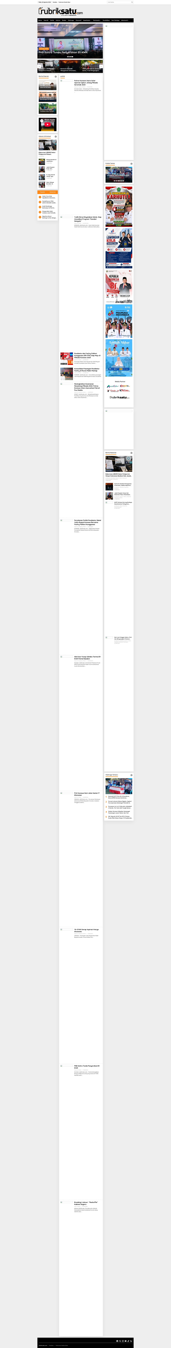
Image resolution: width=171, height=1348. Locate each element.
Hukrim (80, 87)
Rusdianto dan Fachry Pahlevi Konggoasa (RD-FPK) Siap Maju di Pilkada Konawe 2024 (87, 355)
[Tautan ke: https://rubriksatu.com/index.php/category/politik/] (131, 164)
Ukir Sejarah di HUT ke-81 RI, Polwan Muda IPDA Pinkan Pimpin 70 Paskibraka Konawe (120, 817)
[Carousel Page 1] (68, 56)
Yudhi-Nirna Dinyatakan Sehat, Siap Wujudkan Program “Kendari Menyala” (87, 219)
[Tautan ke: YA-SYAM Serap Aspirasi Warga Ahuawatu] (66, 995)
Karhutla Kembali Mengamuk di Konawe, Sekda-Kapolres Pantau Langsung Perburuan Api (122, 484)
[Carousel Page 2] (117, 180)
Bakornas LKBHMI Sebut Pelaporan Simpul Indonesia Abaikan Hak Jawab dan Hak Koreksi (47, 153)
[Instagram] (123, 1341)
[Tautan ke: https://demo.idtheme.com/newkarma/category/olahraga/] (131, 775)
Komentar (53, 192)
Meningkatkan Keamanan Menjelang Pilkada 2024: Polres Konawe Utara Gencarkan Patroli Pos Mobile (68, 49)
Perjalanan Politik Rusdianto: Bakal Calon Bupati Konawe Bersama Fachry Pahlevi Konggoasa (87, 522)
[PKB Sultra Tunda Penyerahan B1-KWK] (82, 1075)
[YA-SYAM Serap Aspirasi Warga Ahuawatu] (93, 937)
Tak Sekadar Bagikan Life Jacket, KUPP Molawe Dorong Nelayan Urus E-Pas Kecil (69, 70)
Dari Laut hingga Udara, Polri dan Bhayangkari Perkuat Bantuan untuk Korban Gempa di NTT (123, 638)
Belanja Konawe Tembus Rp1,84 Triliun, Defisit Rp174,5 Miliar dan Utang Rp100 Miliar (118, 176)
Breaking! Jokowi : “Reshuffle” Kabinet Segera (86, 1203)
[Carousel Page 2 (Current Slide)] (70, 56)
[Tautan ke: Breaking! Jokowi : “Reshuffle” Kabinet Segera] (66, 1268)
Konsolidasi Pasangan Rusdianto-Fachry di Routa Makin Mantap (87, 370)
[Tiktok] (128, 1341)
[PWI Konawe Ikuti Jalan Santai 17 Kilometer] (84, 802)
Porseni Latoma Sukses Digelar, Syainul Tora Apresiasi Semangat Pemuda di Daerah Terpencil (120, 802)
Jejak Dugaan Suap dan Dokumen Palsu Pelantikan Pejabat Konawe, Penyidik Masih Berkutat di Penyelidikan (51, 167)
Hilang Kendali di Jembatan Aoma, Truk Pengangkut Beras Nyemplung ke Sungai (48, 70)
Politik (52, 43)
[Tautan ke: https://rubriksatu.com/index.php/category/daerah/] (56, 77)
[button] (132, 2)
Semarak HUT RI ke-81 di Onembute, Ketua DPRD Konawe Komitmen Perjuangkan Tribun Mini (118, 797)
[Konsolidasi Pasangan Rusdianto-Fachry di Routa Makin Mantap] (74, 378)
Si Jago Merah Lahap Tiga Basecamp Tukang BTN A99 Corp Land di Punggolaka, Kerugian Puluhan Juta (51, 175)
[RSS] (131, 1341)
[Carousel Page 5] (123, 180)
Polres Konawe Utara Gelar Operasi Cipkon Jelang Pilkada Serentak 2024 (86, 83)
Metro (75, 1206)
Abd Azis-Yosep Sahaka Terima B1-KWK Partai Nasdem (87, 658)
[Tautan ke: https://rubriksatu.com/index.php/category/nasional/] (131, 453)
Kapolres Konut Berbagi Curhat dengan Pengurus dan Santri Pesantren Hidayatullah (49, 217)
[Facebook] (117, 1341)
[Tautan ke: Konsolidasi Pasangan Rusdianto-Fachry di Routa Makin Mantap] (66, 374)
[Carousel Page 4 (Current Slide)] (121, 180)
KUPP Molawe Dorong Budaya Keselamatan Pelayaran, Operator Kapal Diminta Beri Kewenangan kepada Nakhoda (123, 503)
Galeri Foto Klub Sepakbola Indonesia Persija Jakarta (48, 196)
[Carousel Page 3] (72, 56)
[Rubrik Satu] (60, 11)
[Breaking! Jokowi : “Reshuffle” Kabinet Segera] (81, 1211)
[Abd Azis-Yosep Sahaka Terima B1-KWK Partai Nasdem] (85, 666)
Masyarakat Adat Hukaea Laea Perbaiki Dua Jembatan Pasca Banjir (48, 212)
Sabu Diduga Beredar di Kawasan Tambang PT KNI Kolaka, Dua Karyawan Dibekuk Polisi (51, 183)
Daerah (42, 43)
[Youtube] (125, 1341)
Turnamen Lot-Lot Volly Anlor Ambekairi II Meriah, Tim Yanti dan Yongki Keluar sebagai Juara (120, 807)
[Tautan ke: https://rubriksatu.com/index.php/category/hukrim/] (56, 137)
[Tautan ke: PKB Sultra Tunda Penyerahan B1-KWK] (66, 1131)
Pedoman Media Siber (62, 1345)
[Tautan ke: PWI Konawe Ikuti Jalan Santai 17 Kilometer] (66, 859)
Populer (42, 192)
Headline (47, 43)
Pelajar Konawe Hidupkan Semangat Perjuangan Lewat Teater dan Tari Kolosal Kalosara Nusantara (119, 812)
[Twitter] (120, 1341)
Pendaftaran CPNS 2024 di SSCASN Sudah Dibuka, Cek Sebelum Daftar (48, 201)
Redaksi (51, 1345)
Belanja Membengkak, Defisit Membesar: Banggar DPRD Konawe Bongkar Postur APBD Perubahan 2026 (90, 70)
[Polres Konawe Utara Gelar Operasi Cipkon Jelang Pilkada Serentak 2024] (74, 92)
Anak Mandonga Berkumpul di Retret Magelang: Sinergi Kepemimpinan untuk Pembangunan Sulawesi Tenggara (49, 207)
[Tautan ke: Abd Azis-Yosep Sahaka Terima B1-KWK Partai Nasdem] (66, 722)
